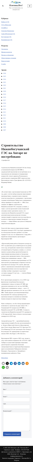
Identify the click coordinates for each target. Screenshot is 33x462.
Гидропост (18, 458)
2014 (4, 109)
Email (5, 396)
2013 (4, 112)
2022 (4, 85)
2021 (4, 88)
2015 (4, 106)
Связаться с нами (9, 450)
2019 (4, 94)
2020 (4, 91)
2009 (4, 124)
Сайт (4, 404)
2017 (4, 100)
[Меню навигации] (30, 5)
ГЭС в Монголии (6, 25)
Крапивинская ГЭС (6, 40)
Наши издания (5, 61)
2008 (4, 127)
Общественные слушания (8, 58)
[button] (3, 363)
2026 (4, 73)
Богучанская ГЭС (6, 37)
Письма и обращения (7, 55)
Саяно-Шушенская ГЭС (8, 34)
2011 (4, 118)
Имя (5, 389)
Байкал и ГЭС (5, 22)
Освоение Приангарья (7, 31)
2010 (4, 121)
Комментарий (7, 411)
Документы (4, 49)
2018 (4, 97)
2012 (4, 115)
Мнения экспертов (6, 52)
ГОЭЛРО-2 (4, 28)
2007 (4, 130)
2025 (4, 76)
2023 (4, 82)
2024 (4, 79)
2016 (4, 103)
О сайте (3, 64)
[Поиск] (3, 5)
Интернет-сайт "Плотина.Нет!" (20, 447)
